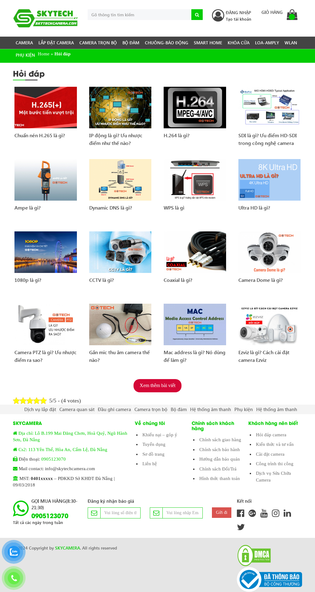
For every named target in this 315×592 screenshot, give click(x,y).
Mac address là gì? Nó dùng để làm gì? (194, 356)
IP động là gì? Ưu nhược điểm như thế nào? (115, 139)
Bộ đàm (130, 43)
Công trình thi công (274, 463)
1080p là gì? (27, 280)
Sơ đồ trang (153, 454)
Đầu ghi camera (114, 409)
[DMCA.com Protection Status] (252, 555)
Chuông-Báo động (166, 43)
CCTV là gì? (101, 280)
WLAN (291, 43)
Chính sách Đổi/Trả (218, 468)
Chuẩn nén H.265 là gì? (39, 135)
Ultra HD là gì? (254, 207)
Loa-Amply (267, 43)
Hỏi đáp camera (271, 434)
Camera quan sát (76, 409)
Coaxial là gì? (178, 280)
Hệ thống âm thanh (210, 409)
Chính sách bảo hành (219, 449)
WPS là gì (174, 207)
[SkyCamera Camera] (45, 18)
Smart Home (208, 43)
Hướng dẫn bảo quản (219, 459)
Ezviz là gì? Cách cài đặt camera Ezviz (263, 356)
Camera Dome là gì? (260, 280)
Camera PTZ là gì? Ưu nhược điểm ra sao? (45, 356)
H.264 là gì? (176, 135)
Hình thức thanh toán (219, 478)
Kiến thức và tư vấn (275, 444)
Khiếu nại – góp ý (159, 434)
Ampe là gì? (27, 207)
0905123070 (53, 459)
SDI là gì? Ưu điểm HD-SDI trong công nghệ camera (267, 139)
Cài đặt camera (270, 454)
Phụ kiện (25, 55)
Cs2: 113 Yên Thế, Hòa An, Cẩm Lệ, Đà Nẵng (62, 449)
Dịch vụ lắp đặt (40, 409)
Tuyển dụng (153, 444)
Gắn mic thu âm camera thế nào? (119, 356)
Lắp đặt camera (56, 43)
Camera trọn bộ (98, 43)
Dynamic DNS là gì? (110, 207)
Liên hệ (149, 463)
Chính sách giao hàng (220, 439)
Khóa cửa (238, 43)
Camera (24, 43)
